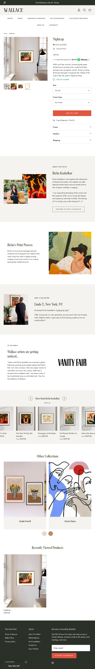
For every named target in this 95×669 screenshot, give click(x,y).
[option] (26, 59)
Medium (56, 134)
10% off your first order (47, 2)
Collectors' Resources (78, 18)
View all (47, 403)
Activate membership (64, 655)
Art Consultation (57, 18)
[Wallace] (13, 10)
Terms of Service (11, 634)
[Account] (78, 10)
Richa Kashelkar (61, 44)
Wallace (12, 662)
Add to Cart (72, 113)
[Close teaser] (26, 662)
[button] (50, 533)
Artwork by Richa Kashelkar (68, 209)
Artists (10, 18)
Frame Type (57, 97)
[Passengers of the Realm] (26, 419)
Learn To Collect (34, 634)
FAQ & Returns (34, 638)
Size (54, 85)
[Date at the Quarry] (69, 419)
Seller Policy (9, 638)
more (64, 640)
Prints (20, 18)
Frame (55, 127)
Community (53, 25)
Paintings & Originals (36, 18)
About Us (40, 25)
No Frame (58, 102)
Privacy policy (10, 641)
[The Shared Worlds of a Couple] (47, 419)
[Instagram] (5, 2)
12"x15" (58, 90)
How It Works (33, 649)
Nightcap (12, 33)
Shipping (56, 140)
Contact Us (32, 645)
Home (5, 33)
